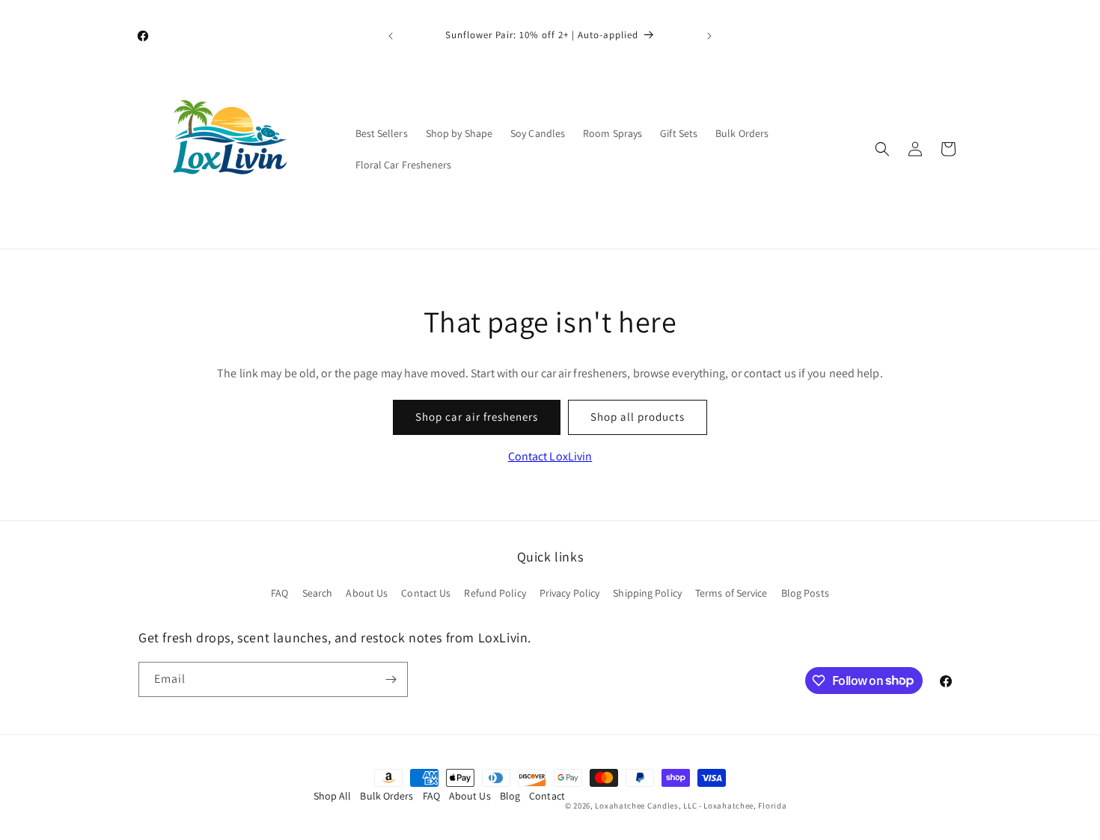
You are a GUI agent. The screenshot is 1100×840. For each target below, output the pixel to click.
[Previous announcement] (390, 36)
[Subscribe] (390, 679)
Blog (510, 796)
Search (317, 593)
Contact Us (425, 593)
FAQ (279, 593)
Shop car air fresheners (476, 417)
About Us (367, 593)
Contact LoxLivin (550, 456)
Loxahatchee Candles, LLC (646, 805)
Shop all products (637, 417)
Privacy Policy (569, 593)
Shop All (333, 796)
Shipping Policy (647, 593)
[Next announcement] (709, 36)
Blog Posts (805, 593)
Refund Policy (494, 593)
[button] (882, 149)
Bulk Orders (386, 796)
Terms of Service (731, 593)
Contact (547, 796)
